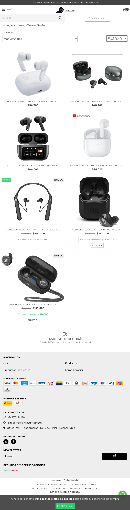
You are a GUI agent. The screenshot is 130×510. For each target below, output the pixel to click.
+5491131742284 (16, 417)
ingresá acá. (91, 489)
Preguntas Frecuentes (16, 370)
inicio (6, 363)
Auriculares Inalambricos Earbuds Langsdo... (97, 165)
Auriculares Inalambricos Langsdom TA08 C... (33, 101)
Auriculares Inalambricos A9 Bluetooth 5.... (33, 165)
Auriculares (17, 25)
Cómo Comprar (74, 370)
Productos (71, 363)
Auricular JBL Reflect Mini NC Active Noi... (33, 304)
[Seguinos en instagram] (5, 441)
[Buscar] (60, 18)
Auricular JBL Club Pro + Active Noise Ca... (97, 229)
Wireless (31, 25)
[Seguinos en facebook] (13, 441)
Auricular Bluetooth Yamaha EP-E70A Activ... (33, 229)
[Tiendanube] (65, 481)
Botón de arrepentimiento (65, 492)
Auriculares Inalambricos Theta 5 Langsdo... (97, 101)
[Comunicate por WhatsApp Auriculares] (122, 494)
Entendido (65, 506)
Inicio (6, 25)
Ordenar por (9, 32)
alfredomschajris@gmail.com (24, 422)
